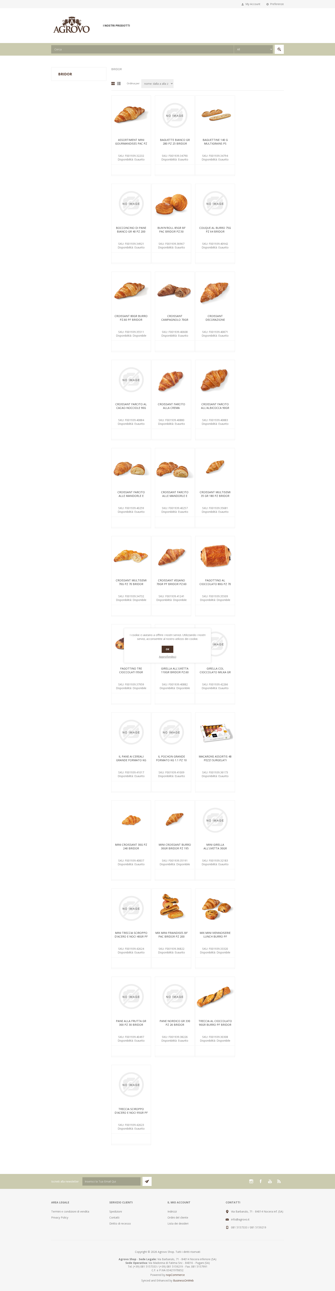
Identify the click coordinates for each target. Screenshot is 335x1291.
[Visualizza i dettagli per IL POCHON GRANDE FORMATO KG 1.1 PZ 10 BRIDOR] (171, 732)
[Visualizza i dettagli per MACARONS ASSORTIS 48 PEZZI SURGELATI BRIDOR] (215, 732)
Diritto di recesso (120, 1223)
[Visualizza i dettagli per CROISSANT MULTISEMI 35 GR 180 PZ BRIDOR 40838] (215, 468)
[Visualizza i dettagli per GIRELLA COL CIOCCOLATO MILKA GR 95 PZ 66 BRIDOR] (215, 644)
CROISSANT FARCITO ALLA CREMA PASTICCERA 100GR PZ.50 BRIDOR (171, 409)
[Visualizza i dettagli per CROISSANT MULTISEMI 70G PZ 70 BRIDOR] (131, 556)
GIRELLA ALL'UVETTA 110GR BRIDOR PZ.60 (175, 670)
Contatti (114, 1217)
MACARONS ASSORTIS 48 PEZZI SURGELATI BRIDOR (215, 760)
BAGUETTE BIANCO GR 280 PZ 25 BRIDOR (175, 141)
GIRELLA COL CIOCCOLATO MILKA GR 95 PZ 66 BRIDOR (215, 672)
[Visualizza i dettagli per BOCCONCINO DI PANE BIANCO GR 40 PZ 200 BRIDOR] (131, 203)
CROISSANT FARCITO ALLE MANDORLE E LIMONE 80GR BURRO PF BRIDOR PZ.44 (131, 497)
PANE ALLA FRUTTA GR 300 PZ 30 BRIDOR (131, 1022)
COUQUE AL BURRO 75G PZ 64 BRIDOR (215, 229)
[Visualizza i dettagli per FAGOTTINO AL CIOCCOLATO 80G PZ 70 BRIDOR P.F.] (215, 556)
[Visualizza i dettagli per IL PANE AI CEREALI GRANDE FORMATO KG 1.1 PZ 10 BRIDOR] (131, 732)
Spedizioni (115, 1211)
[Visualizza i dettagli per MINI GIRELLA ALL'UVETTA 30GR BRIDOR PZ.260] (215, 820)
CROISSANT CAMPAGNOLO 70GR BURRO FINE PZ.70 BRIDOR (174, 321)
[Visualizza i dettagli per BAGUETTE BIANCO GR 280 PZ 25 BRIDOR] (174, 115)
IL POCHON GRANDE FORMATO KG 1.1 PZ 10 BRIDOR (171, 760)
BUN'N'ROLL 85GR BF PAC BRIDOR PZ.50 (171, 229)
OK (167, 649)
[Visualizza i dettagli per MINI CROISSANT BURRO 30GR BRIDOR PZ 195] (174, 820)
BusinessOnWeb (183, 1280)
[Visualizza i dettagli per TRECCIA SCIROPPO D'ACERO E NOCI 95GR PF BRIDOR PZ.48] (131, 1084)
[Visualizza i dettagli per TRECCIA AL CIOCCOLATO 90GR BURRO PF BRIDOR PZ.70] (215, 996)
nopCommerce (175, 1275)
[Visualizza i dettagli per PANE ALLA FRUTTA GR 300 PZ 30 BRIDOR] (131, 996)
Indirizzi (172, 1211)
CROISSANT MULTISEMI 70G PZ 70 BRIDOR (131, 582)
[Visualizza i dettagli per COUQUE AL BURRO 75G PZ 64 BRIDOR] (215, 203)
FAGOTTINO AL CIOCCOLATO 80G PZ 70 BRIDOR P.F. (215, 583)
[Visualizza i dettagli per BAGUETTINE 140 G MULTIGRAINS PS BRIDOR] (215, 115)
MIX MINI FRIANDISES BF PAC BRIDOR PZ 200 (171, 934)
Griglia (113, 83)
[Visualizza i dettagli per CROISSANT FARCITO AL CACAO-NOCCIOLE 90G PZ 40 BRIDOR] (131, 379)
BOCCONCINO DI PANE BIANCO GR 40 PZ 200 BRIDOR (131, 231)
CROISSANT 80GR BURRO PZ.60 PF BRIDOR (131, 317)
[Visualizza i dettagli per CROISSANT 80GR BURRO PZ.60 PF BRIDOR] (131, 291)
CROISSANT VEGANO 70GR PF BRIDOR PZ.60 (171, 582)
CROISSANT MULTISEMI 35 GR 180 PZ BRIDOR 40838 (215, 495)
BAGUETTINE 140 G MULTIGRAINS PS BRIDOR (215, 143)
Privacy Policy (59, 1217)
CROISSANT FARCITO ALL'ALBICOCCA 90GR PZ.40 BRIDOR (215, 407)
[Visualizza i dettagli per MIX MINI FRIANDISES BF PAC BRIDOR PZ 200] (171, 908)
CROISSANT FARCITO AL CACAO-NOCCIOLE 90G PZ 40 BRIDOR (131, 407)
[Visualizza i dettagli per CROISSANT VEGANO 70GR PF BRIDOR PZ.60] (171, 556)
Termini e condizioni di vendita (70, 1211)
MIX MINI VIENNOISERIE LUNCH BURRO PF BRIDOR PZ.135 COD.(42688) (215, 938)
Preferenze (277, 4)
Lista (119, 83)
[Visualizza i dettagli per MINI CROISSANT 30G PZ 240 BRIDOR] (131, 820)
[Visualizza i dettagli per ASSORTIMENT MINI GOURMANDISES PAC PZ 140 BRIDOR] (131, 115)
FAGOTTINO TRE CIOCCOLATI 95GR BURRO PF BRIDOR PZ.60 (131, 672)
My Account (252, 4)
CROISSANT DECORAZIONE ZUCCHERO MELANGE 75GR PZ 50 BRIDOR (215, 321)
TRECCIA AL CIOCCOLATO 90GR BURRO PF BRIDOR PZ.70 (215, 1024)
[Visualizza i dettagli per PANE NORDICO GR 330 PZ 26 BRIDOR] (174, 996)
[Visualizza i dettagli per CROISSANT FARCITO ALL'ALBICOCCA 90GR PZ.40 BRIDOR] (215, 379)
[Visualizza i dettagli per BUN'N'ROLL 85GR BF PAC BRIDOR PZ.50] (171, 203)
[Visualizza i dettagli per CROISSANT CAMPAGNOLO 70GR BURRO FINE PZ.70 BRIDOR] (174, 291)
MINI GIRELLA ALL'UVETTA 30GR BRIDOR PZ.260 (215, 848)
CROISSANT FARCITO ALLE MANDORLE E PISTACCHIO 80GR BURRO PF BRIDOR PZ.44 (174, 497)
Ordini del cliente (178, 1217)
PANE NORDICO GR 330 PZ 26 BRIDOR (175, 1022)
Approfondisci (167, 656)
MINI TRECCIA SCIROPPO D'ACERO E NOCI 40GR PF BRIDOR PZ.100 (131, 936)
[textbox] (142, 49)
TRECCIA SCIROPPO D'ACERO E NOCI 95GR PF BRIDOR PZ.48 (131, 1112)
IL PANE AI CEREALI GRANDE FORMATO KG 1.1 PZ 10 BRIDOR (131, 760)
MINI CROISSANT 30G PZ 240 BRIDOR (131, 846)
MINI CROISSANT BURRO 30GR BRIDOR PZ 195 (175, 846)
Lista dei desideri (178, 1223)
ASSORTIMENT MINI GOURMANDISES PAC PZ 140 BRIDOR (131, 143)
